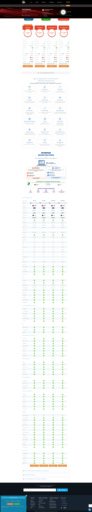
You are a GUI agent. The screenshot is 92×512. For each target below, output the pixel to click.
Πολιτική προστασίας (53, 501)
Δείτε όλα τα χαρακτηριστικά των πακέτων (47, 72)
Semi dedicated (33, 504)
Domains (37, 2)
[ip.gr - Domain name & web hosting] (24, 2)
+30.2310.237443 (64, 503)
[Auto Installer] (31, 61)
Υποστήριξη (51, 2)
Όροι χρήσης (6, 507)
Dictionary (40, 501)
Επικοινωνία (59, 2)
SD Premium (52, 27)
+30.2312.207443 (64, 505)
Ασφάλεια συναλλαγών (53, 504)
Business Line (46, 19)
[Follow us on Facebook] (61, 508)
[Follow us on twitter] (62, 508)
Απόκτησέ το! (27, 66)
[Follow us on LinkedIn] (65, 508)
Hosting (31, 2)
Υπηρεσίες (43, 2)
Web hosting (32, 501)
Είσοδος (63, 5)
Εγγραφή (68, 5)
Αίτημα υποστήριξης (42, 507)
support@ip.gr (64, 501)
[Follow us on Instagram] (64, 508)
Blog (39, 504)
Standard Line (28, 19)
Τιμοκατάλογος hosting (53, 507)
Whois (31, 507)
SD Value (27, 27)
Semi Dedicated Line (64, 19)
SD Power (40, 27)
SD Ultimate (63, 27)
